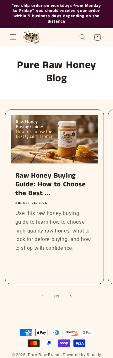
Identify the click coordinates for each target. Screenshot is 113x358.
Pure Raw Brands (45, 355)
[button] (13, 37)
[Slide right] (71, 296)
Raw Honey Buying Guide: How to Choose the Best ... (50, 184)
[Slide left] (42, 296)
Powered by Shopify (82, 355)
